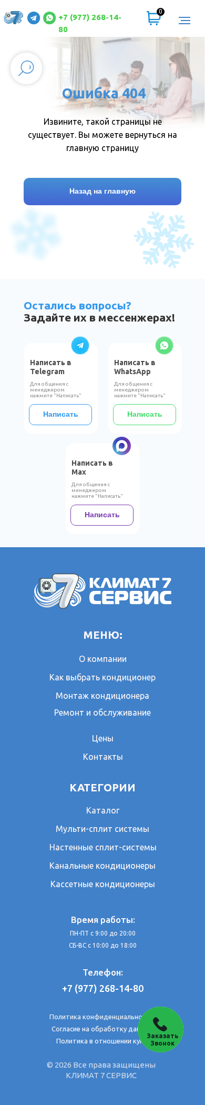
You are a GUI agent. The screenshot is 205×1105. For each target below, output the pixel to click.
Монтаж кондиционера (102, 695)
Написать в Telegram (50, 367)
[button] (160, 1029)
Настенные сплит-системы (103, 847)
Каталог (102, 810)
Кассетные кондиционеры (102, 884)
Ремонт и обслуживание (102, 712)
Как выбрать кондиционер (102, 677)
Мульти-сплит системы (102, 828)
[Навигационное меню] (184, 20)
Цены (103, 738)
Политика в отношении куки (101, 1040)
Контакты (103, 756)
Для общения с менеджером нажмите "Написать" (140, 389)
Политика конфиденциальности (101, 1016)
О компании (103, 659)
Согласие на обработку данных (102, 1028)
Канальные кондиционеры (102, 865)
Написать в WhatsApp (135, 367)
